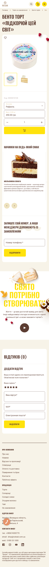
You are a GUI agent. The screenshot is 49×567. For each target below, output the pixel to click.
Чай (3, 504)
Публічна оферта (9, 480)
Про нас (5, 454)
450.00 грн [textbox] (11, 115)
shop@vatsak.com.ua (16, 537)
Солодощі (6, 493)
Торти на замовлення (19, 10)
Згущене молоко (9, 501)
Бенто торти (36, 10)
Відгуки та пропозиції (11, 461)
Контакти (6, 476)
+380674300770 (12, 533)
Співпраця (6, 465)
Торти (4, 490)
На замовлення (8, 508)
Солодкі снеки (8, 497)
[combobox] (24, 105)
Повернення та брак (10, 472)
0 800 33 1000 (12, 540)
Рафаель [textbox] (10, 106)
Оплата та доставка (10, 469)
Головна (5, 10)
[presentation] (7, 206)
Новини (5, 458)
